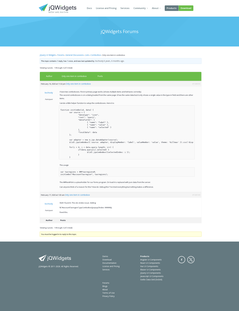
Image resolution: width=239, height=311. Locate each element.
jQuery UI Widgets (48, 55)
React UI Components (150, 263)
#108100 (196, 195)
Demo (105, 256)
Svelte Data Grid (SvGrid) (151, 279)
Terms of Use (108, 292)
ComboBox (96, 55)
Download (186, 8)
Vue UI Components (149, 266)
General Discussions (75, 55)
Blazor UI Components (150, 269)
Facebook (181, 259)
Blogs (104, 286)
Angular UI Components (151, 259)
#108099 (196, 83)
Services (124, 8)
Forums (60, 55)
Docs (89, 8)
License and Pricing (106, 8)
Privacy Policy (108, 296)
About (155, 8)
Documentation (109, 263)
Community (139, 8)
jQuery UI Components (150, 273)
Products (171, 8)
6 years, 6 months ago (114, 61)
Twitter (190, 259)
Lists (87, 55)
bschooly (99, 61)
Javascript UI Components (151, 276)
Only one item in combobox (74, 76)
